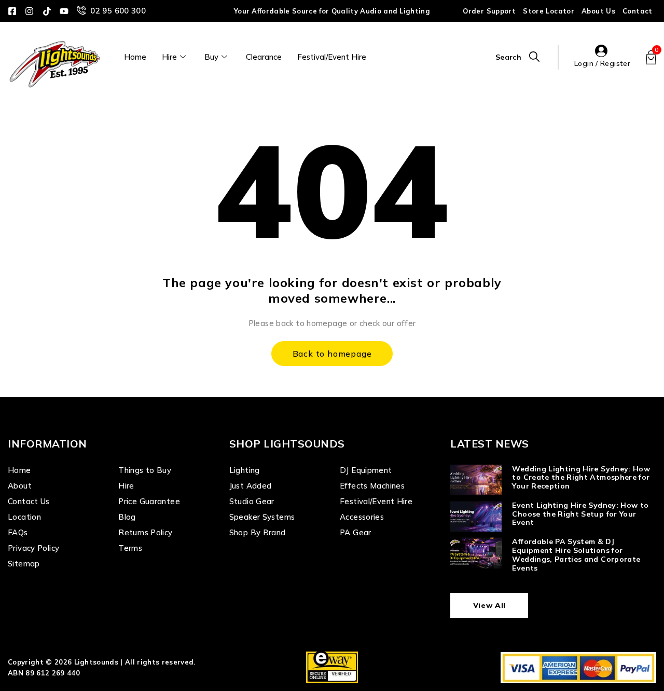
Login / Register (602, 63)
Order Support (489, 11)
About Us (598, 11)
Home (135, 57)
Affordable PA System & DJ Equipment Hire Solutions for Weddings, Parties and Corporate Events (576, 554)
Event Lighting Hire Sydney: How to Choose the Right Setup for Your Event (580, 513)
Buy (211, 57)
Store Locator (548, 11)
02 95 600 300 (118, 11)
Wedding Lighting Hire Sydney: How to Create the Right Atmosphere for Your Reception (581, 477)
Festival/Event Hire (331, 57)
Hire (169, 57)
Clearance (264, 57)
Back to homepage (332, 353)
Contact (637, 11)
